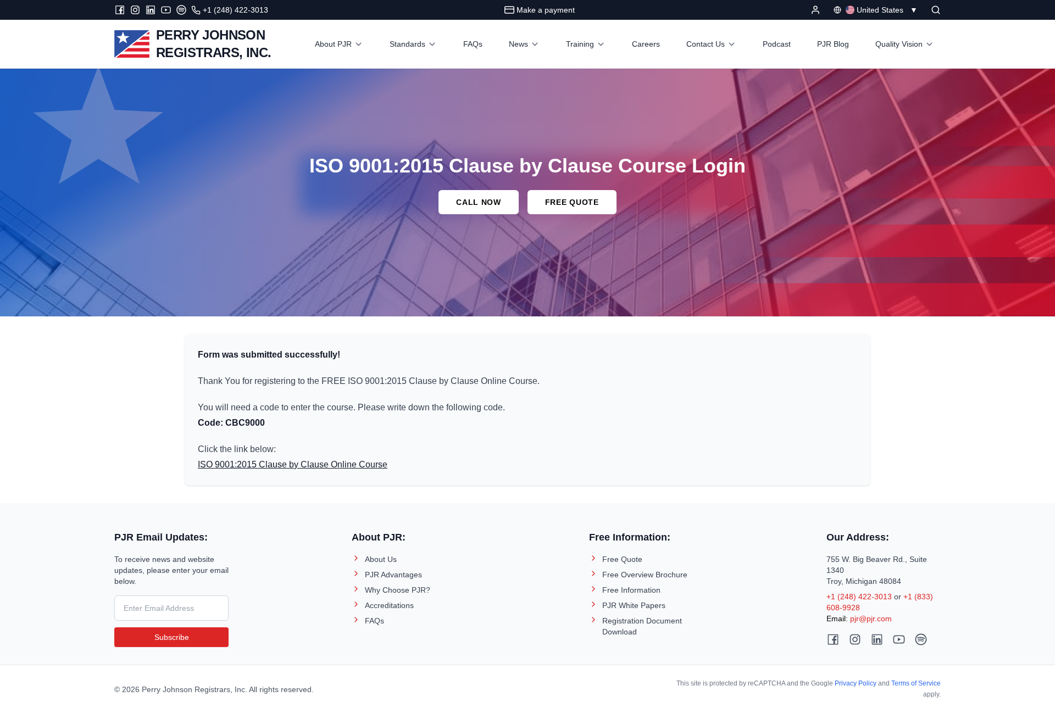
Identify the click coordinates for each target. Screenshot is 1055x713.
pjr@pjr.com (871, 618)
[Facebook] (119, 9)
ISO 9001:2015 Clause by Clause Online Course (292, 464)
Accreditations (389, 605)
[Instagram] (135, 9)
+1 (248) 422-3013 (859, 596)
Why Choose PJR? (397, 590)
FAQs (374, 620)
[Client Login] (815, 10)
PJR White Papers (633, 605)
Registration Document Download (642, 626)
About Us (381, 559)
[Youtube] (165, 9)
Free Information (631, 590)
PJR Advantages (393, 574)
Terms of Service (916, 683)
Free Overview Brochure (644, 574)
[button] (936, 10)
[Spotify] (181, 9)
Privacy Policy (855, 683)
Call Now (478, 202)
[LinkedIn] (150, 9)
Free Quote (572, 202)
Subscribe (171, 637)
